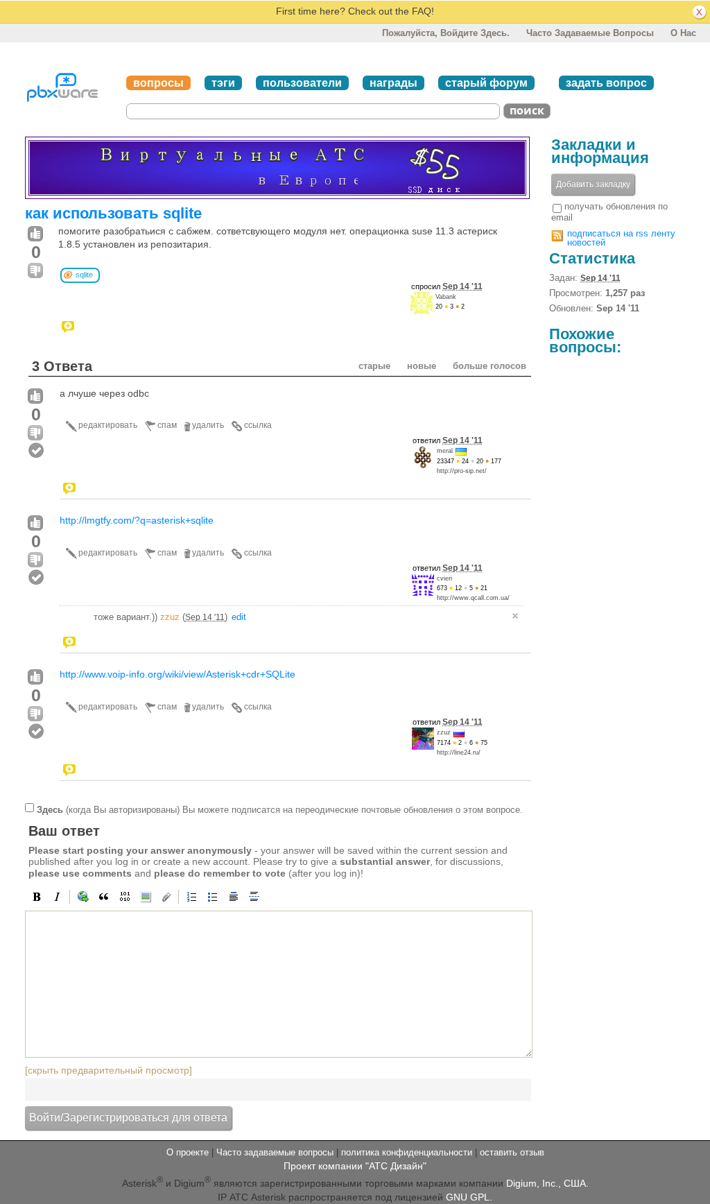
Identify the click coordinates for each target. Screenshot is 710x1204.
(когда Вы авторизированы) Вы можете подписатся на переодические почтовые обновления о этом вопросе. (280, 809)
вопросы (158, 83)
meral (445, 450)
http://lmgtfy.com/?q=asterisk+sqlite (137, 520)
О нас (683, 33)
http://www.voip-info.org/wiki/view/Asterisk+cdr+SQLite (177, 674)
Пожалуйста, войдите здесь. (446, 33)
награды (393, 83)
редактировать (107, 425)
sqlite (84, 274)
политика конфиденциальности (406, 1152)
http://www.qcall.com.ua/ (473, 597)
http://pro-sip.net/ (462, 470)
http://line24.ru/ (458, 752)
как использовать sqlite (113, 213)
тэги (223, 83)
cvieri (444, 578)
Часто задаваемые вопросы (590, 33)
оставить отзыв (512, 1152)
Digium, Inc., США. (547, 1183)
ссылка (258, 425)
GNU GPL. (469, 1197)
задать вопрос (606, 83)
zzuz (170, 617)
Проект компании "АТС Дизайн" (355, 1165)
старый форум (486, 83)
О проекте (187, 1152)
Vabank (445, 296)
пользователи (302, 83)
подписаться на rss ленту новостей (621, 238)
